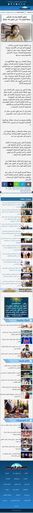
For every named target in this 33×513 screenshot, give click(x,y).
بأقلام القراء (27, 500)
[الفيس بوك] (11, 4)
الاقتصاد (8, 479)
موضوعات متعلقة (25, 199)
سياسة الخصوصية (15, 500)
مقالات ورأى (16, 490)
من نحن (16, 506)
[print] (28, 184)
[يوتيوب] (16, 4)
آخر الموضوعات (22, 420)
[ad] (16, 317)
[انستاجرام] (19, 4)
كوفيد (9, 189)
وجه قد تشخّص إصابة (18, 189)
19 (6, 189)
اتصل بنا (5, 500)
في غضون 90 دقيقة (25, 191)
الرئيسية (28, 12)
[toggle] (2, 8)
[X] (11, 184)
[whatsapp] (16, 184)
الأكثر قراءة (24, 361)
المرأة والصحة (21, 12)
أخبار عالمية (17, 484)
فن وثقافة (16, 479)
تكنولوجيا (25, 490)
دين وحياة (26, 495)
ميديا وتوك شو (17, 473)
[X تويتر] (14, 4)
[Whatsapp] (21, 4)
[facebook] (5, 184)
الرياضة (7, 473)
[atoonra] (16, 290)
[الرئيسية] (9, 4)
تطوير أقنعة (28, 189)
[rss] (24, 4)
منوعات (7, 490)
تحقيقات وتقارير (8, 495)
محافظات (18, 495)
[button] (2, 307)
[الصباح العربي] (25, 8)
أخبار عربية (27, 484)
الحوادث (25, 479)
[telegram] (22, 184)
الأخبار (26, 473)
